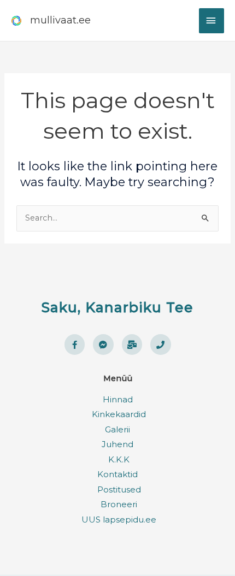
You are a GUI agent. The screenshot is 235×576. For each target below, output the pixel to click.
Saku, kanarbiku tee (117, 307)
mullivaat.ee (60, 20)
